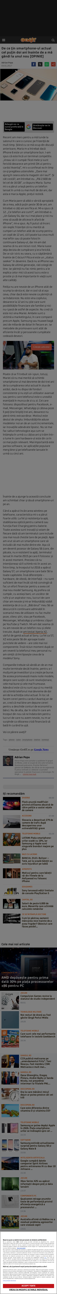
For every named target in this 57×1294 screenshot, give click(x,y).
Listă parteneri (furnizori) (9, 1280)
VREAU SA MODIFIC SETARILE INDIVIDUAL (28, 1290)
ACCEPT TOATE (29, 1286)
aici (45, 1257)
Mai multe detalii (21, 1248)
